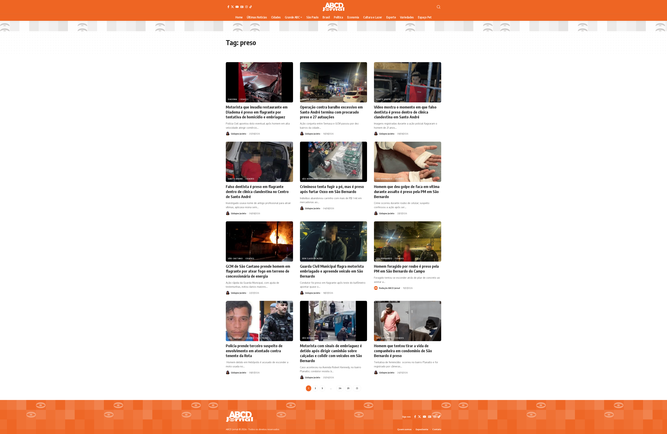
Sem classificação (312, 258)
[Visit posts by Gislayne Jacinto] (228, 134)
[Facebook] (228, 6)
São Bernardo (310, 179)
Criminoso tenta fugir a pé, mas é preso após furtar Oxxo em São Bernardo (332, 189)
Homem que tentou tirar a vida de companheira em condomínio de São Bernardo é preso (403, 350)
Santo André (309, 99)
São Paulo (262, 338)
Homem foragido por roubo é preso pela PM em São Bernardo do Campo (406, 269)
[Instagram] (246, 6)
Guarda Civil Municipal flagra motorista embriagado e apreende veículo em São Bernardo (332, 271)
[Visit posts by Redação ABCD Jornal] (376, 288)
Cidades (244, 99)
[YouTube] (237, 6)
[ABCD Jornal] (333, 7)
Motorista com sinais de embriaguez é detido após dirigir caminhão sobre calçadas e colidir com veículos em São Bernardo (331, 353)
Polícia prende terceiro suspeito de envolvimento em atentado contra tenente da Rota (254, 350)
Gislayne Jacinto (238, 133)
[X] (232, 6)
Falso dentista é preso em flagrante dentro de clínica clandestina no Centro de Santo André (257, 191)
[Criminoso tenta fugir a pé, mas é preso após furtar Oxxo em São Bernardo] (333, 162)
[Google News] (242, 6)
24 (340, 388)
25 (348, 388)
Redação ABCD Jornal (389, 288)
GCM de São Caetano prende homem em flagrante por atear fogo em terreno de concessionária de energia (258, 271)
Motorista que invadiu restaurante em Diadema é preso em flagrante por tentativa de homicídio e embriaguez (256, 112)
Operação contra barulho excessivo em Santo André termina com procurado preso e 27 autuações (331, 112)
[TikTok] (251, 6)
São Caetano (235, 258)
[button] (438, 7)
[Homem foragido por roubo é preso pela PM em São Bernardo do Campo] (407, 241)
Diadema (232, 99)
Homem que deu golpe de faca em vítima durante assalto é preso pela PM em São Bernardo (406, 191)
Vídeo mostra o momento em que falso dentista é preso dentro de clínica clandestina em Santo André (405, 112)
